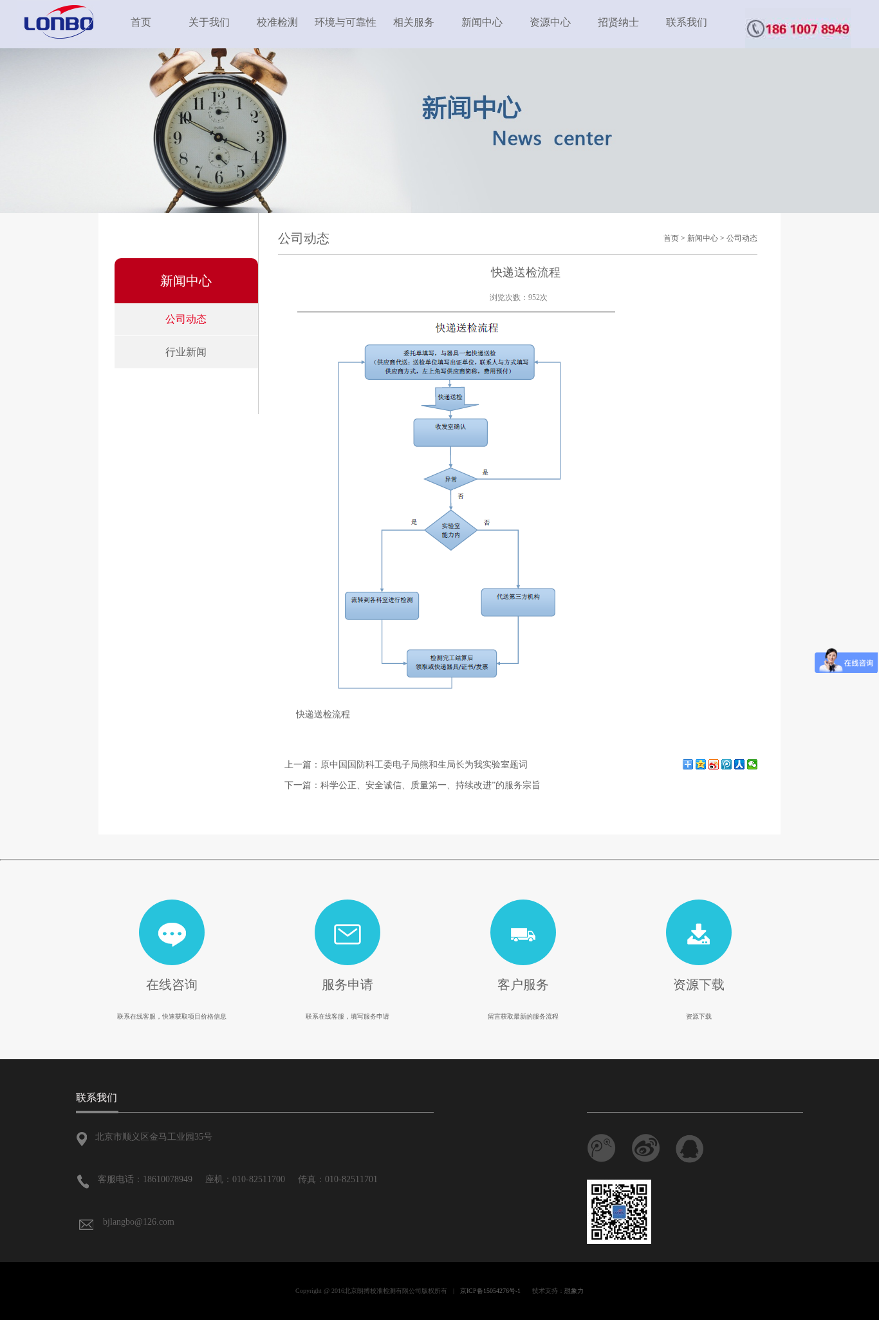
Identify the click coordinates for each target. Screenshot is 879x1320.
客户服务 (523, 984)
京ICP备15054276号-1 (490, 1290)
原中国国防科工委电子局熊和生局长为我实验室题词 (424, 764)
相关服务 (413, 22)
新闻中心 (482, 22)
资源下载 (699, 984)
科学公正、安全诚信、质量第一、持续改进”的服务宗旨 (430, 785)
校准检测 (277, 22)
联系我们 (686, 22)
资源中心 (550, 22)
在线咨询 (172, 984)
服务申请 (347, 984)
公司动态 (186, 319)
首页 (141, 22)
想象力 (574, 1290)
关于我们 (209, 22)
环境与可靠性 (345, 22)
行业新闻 (186, 351)
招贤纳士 (618, 22)
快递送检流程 (323, 714)
